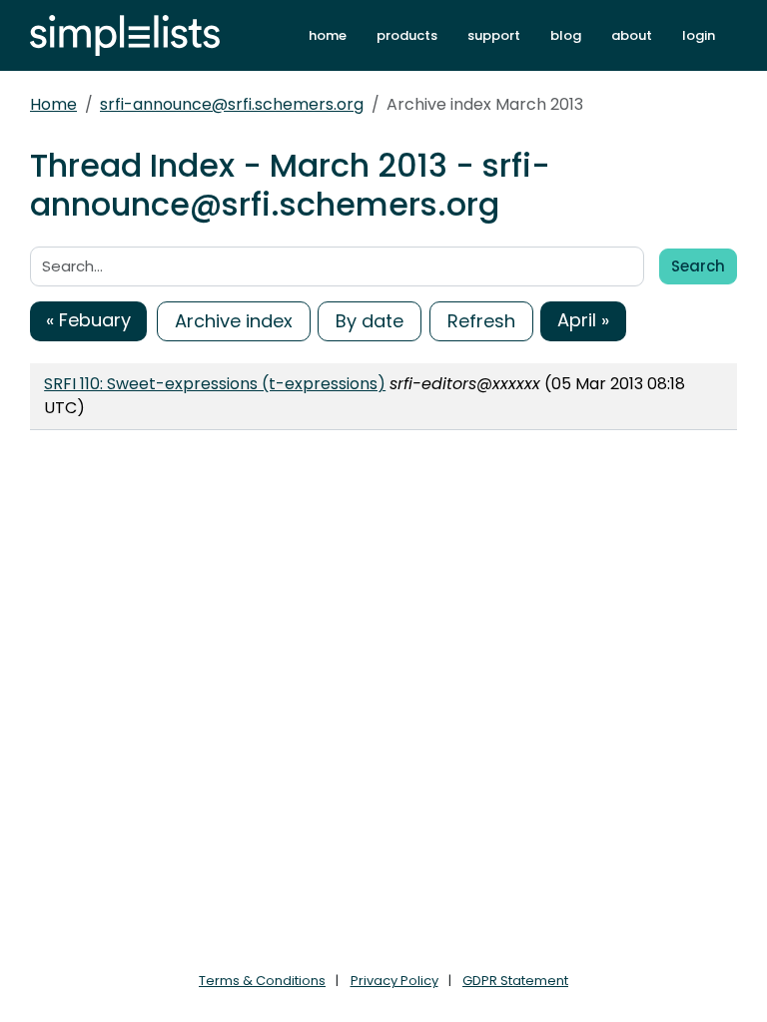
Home (53, 104)
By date (369, 320)
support (493, 35)
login (698, 35)
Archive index (234, 320)
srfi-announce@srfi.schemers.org (232, 104)
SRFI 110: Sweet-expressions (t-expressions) (214, 383)
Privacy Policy (394, 980)
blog (565, 35)
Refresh (481, 320)
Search (698, 266)
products (407, 35)
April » (583, 319)
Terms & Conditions (262, 980)
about (631, 35)
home (328, 35)
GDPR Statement (515, 980)
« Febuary (88, 319)
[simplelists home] (125, 35)
